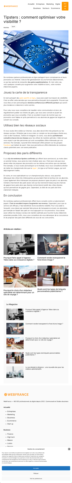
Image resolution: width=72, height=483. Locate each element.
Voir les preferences (36, 478)
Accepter (36, 468)
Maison (10, 440)
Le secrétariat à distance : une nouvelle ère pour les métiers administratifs (45, 368)
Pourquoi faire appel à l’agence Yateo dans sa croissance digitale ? (19, 259)
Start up (10, 424)
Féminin (10, 446)
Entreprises (11, 411)
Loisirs (9, 443)
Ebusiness (11, 418)
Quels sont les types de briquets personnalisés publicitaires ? (51, 290)
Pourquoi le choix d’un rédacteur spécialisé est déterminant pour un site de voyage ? (19, 292)
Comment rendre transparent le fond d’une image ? (51, 259)
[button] (69, 449)
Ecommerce (11, 421)
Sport (13, 26)
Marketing (11, 414)
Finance (10, 434)
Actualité (65, 6)
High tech (11, 437)
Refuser (36, 473)
